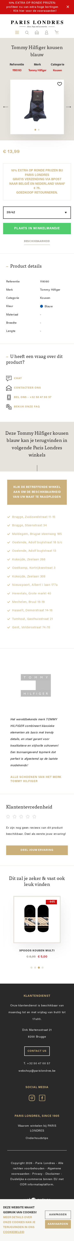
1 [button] (35, 130)
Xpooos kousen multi (33, 950)
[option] (37, 107)
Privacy (37, 1174)
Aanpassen (58, 1214)
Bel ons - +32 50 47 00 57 (32, 397)
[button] (27, 32)
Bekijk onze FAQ (27, 407)
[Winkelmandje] (56, 32)
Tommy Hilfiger (37, 67)
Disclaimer (52, 1174)
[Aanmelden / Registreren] (46, 33)
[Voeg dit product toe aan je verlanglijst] (59, 84)
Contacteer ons (27, 388)
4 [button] (43, 968)
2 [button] (38, 130)
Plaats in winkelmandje (37, 228)
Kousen (57, 67)
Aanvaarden (58, 1224)
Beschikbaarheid (37, 241)
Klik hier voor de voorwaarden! (35, 11)
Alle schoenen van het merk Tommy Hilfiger (35, 779)
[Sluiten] (68, 7)
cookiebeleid (13, 1232)
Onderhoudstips (37, 1138)
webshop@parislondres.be (37, 1070)
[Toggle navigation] (17, 32)
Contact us (37, 1051)
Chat (18, 378)
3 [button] (39, 968)
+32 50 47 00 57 (37, 1063)
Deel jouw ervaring (37, 850)
